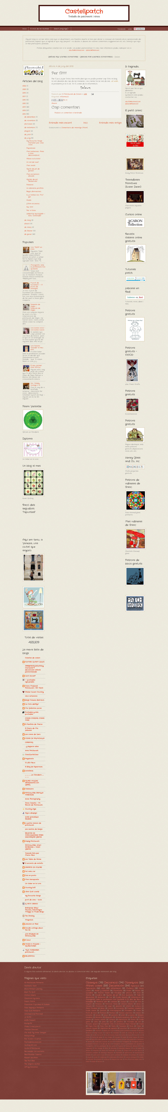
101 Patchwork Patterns (33, 982)
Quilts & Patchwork (32, 1048)
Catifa (123, 1033)
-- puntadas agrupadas (30, 681)
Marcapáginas (115, 1011)
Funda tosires (111, 1039)
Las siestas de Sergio (33, 829)
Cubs (135, 1035)
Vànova (129, 993)
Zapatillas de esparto (108, 1028)
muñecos (106, 1059)
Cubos (130, 1035)
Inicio (25, 29)
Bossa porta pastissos (123, 1031)
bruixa (98, 1015)
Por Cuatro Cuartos (32, 1039)
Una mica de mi (136, 1050)
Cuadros (98, 995)
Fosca (93, 1039)
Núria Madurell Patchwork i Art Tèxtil (34, 687)
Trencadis (111, 1050)
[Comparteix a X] (57, 100)
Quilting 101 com (30, 1045)
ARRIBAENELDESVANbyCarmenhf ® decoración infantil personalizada (34, 669)
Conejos (112, 1020)
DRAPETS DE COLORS (33, 867)
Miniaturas (100, 1006)
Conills (110, 1008)
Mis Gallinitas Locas (33, 708)
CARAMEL (29, 742)
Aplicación (90, 988)
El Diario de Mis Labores (31, 729)
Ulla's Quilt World (32, 891)
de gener (28, 234)
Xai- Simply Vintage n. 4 (35, 384)
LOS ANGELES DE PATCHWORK (31, 935)
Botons (90, 1033)
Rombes (103, 1013)
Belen (102, 1008)
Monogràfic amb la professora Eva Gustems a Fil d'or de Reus (113, 999)
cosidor (141, 1057)
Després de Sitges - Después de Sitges (35, 307)
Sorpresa (96, 1050)
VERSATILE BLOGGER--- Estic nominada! (35, 215)
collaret (121, 1057)
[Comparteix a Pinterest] (62, 100)
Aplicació (135, 986)
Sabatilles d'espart (125, 1048)
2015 (24, 103)
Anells (28, 200)
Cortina (123, 1035)
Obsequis (92, 982)
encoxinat (99, 1059)
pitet (123, 1015)
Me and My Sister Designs (35, 1032)
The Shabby (29, 916)
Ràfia (106, 1048)
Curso (88, 1037)
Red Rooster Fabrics (32, 1054)
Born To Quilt (29, 992)
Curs (140, 1035)
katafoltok (29, 771)
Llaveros (120, 1022)
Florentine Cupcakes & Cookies (37, 1004)
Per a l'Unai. (31, 210)
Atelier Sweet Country (34, 692)
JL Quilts (27, 1017)
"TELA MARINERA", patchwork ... (32, 951)
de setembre (30, 127)
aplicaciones (128, 1053)
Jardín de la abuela (101, 1042)
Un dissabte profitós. (35, 188)
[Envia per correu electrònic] (52, 100)
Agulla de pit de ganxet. (33, 170)
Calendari (116, 1033)
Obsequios (131, 982)
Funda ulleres (91, 1011)
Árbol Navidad (91, 1008)
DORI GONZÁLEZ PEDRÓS (31, 818)
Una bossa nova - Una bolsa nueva (38, 329)
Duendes (117, 1037)
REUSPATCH (30, 956)
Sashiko (139, 1048)
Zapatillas (119, 1053)
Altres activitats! (33, 159)
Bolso (139, 1004)
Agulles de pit (112, 995)
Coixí (139, 993)
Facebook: (122, 29)
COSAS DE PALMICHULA (34, 738)
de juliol (27, 134)
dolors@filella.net (92, 50)
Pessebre (122, 1026)
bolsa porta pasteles (113, 1055)
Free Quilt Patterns (32, 1011)
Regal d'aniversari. (33, 191)
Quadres (89, 993)
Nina (139, 1002)
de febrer (28, 231)
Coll (93, 1035)
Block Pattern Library (33, 989)
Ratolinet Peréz (111, 1004)
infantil (128, 1006)
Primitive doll (101, 1002)
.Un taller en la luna (33, 883)
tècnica (100, 1062)
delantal (119, 1006)
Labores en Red (31, 924)
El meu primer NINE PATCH (36, 366)
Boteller (134, 1031)
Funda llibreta (122, 997)
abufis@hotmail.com (76, 50)
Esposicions (123, 1020)
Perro (113, 1026)
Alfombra (98, 1031)
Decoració (111, 982)
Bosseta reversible (123, 1017)
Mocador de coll (134, 1022)
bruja (106, 1015)
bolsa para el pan (99, 1055)
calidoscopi (103, 1057)
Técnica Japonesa (125, 1013)
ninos (126, 1059)
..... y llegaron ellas (32, 746)
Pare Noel (104, 1026)
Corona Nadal (114, 1035)
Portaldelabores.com (32, 1042)
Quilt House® (30, 676)
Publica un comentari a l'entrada (68, 113)
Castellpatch (84, 11)
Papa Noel (93, 1026)
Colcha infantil (99, 1020)
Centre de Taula (133, 1033)
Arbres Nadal (104, 993)
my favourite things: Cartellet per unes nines (35, 143)
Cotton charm (30, 995)
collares (113, 1002)
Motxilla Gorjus (92, 1024)
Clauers (89, 1006)
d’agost (27, 131)
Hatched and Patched (33, 1014)
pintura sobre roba (136, 1059)
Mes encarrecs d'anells (32, 175)
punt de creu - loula (33, 900)
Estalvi (133, 1020)
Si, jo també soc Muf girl (34, 196)
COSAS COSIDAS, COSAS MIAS (34, 719)
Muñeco (130, 988)
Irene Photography (32, 799)
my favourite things (33, 896)
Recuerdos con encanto (34, 1051)
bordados (125, 1055)
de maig (27, 220)
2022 (25, 86)
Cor (106, 1035)
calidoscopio (113, 1057)
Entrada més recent (60, 122)
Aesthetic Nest (30, 986)
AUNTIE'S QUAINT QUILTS (34, 662)
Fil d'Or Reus (30, 763)
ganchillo (114, 1015)
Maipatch (29, 920)
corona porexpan (131, 1057)
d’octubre (28, 124)
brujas (90, 1057)
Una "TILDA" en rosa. (36, 248)
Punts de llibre (91, 1013)
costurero (90, 1059)
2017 (24, 96)
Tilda (139, 995)
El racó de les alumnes (39, 29)
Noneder (89, 1002)
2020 (25, 89)
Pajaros (120, 1046)
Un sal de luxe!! (32, 162)
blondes (88, 1055)
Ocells (141, 1024)
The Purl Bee (29, 1061)
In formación (140, 1039)
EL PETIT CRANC (31, 904)
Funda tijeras (101, 1039)
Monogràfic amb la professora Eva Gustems (38, 267)
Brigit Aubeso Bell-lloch (34, 700)
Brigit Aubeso (98, 1033)
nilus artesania (31, 696)
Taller (139, 1026)
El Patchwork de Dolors (72, 94)
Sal (134, 1048)
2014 (24, 107)
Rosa (131, 1026)
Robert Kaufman (31, 1057)
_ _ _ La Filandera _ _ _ (34, 776)
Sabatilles (113, 1048)
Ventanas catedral (92, 1053)
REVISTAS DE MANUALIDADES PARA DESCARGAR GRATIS (34, 835)
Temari (103, 1050)
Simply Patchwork (32, 841)
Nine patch (112, 1046)
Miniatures (117, 990)
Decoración (116, 985)
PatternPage (29, 1036)
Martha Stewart (31, 1029)
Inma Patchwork (31, 750)
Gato (96, 1022)
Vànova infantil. (127, 1004)
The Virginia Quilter (32, 1064)
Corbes (123, 1002)
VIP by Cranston (31, 1067)
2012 (24, 114)
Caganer (107, 1033)
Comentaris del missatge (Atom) (74, 127)
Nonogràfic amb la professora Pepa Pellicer (118, 1024)
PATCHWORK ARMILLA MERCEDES (34, 794)
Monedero (128, 1011)
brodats (141, 1055)
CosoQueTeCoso (31, 754)
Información (136, 997)
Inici (85, 122)
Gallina (120, 1039)
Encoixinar (120, 1008)
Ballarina (101, 997)
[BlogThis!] (55, 100)
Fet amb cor (30, 871)
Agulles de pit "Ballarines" (32, 180)
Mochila (117, 1042)
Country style (30, 809)
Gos (111, 1022)
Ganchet (103, 1011)
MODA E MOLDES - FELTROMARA (33, 945)
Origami (89, 1004)
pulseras (131, 1015)
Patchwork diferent (131, 1046)
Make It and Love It (32, 1026)
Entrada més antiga (110, 122)
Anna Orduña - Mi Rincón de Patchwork (34, 804)
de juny (27, 138)
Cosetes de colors (32, 658)
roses (87, 1062)
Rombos (112, 1013)
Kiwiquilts (28, 1023)
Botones (141, 1031)
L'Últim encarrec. (33, 203)
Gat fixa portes (129, 1039)
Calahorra (29, 789)
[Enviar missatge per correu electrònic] (92, 94)
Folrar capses (133, 1037)
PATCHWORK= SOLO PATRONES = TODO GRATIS (33, 847)
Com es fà (100, 1035)
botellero (133, 1055)
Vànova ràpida (91, 1028)
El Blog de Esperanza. (34, 767)
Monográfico (90, 1046)
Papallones (30, 148)
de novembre (30, 120)
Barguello (109, 1017)
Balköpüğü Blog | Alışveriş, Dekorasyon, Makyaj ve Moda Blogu (34, 910)
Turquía (126, 1050)
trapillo (93, 1062)
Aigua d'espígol (31, 813)
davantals (90, 997)
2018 (24, 93)
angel (110, 1006)
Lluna (111, 1042)
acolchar (123, 1028)
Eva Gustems (127, 995)
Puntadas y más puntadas (31, 713)
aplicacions (138, 1053)
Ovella (138, 1011)
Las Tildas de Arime (33, 859)
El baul (28, 940)
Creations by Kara (32, 998)
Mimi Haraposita (32, 879)
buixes (96, 1057)
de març (28, 227)
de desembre (30, 117)
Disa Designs (108, 1037)
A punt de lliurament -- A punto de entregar (37, 286)
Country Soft (30, 887)
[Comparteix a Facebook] (59, 100)
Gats (104, 1022)
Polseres (29, 185)
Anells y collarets (102, 990)
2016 (24, 100)
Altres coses (94, 985)
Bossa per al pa (109, 1031)
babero (138, 1013)
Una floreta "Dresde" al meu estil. (37, 348)
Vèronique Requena (107, 1053)
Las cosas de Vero (32, 734)
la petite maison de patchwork (33, 824)
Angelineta (29, 759)
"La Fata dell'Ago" (32, 704)
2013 (24, 110)
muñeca (138, 1006)
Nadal (128, 990)
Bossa (137, 990)
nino (103, 988)
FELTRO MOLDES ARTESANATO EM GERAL (32, 783)
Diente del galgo (97, 1037)
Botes (135, 1017)
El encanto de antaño (34, 863)
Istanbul (90, 1042)
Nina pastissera (101, 1046)
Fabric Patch (29, 1001)
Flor (110, 997)
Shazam (88, 1050)
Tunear (119, 1050)
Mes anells (30, 165)
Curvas (131, 1002)
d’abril (27, 223)
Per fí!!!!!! (29, 207)
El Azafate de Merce (33, 724)
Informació (64, 97)
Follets (124, 1037)
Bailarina (99, 1017)
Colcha (88, 995)
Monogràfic (125, 1042)
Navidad (117, 993)
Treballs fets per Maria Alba (32, 854)
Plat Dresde (98, 1048)
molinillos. (133, 1028)
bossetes (89, 1015)
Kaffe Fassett (29, 1020)
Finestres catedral (134, 1008)
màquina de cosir (116, 1059)
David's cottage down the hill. (34, 929)
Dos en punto (30, 875)
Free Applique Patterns (34, 1008)
